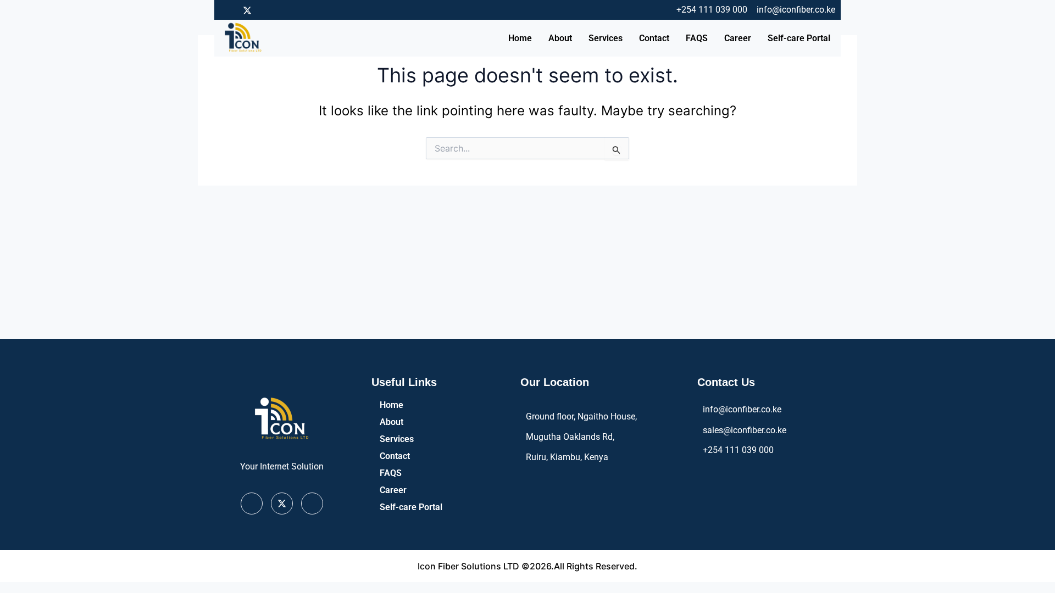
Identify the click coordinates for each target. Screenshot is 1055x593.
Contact (654, 38)
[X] (282, 503)
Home (520, 38)
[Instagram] (266, 10)
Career (737, 38)
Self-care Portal (799, 38)
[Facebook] (228, 10)
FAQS (697, 38)
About (560, 38)
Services (605, 38)
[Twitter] (247, 10)
